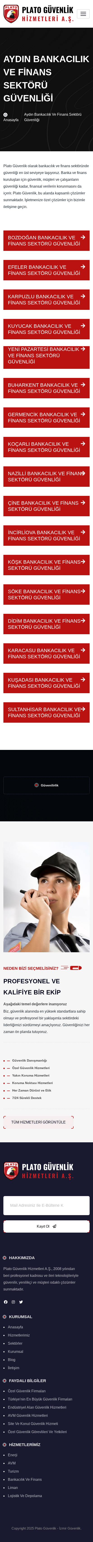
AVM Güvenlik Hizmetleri (28, 1415)
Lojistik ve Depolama (25, 1496)
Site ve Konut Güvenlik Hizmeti (33, 1424)
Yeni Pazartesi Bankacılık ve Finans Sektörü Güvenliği (43, 355)
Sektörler (15, 1343)
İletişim (13, 1368)
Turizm (13, 1471)
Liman (13, 1488)
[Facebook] (5, 1302)
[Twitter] (21, 1302)
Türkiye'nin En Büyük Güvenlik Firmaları (40, 1399)
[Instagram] (13, 1302)
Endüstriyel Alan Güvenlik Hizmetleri (37, 1407)
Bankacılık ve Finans (25, 1479)
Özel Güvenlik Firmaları (27, 1391)
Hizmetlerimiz (19, 1335)
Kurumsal (15, 1352)
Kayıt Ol (43, 1226)
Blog (11, 1360)
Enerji (12, 1455)
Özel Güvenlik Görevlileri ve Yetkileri (37, 1432)
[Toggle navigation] (83, 13)
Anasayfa (11, 120)
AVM (12, 1463)
